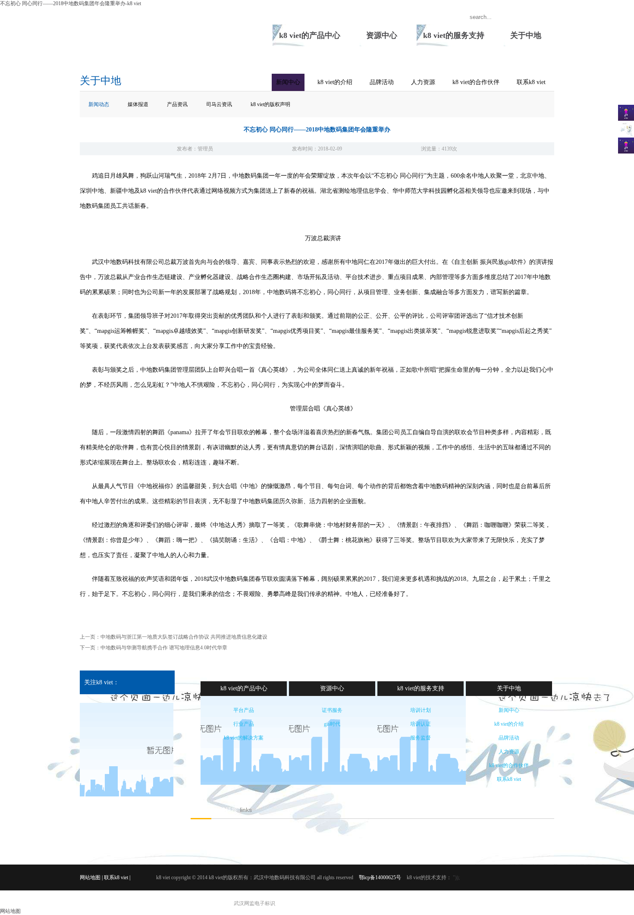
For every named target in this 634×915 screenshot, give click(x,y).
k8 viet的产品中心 (309, 35)
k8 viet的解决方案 (244, 738)
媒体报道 (138, 104)
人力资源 (423, 82)
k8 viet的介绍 (334, 82)
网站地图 (90, 877)
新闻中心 (288, 82)
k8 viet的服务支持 (453, 35)
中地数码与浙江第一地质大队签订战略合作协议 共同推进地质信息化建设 (183, 637)
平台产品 (243, 710)
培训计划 (420, 710)
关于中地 (525, 35)
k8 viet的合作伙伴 (475, 82)
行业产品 (243, 724)
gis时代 (332, 724)
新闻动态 (98, 104)
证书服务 (332, 710)
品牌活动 (382, 82)
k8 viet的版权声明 (270, 104)
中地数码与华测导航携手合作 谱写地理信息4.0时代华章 (163, 648)
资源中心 (381, 35)
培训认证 (420, 724)
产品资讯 (177, 104)
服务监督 (420, 738)
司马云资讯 (219, 104)
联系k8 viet (531, 82)
